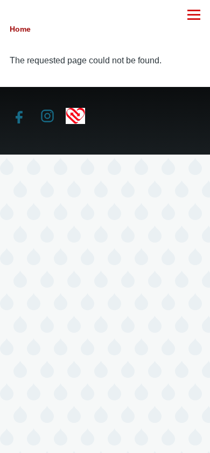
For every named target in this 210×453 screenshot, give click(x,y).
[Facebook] (19, 116)
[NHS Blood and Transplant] (75, 115)
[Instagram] (47, 116)
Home (20, 29)
